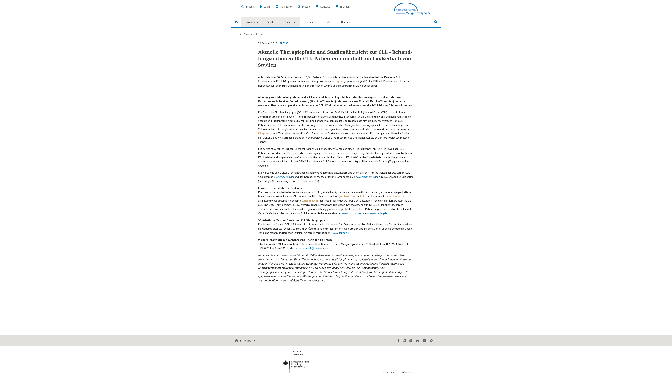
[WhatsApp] (411, 341)
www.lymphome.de (366, 176)
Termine (309, 22)
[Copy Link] (431, 341)
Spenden (344, 6)
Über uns (346, 22)
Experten (290, 22)
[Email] (424, 341)
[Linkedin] (404, 341)
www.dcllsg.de (284, 176)
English (250, 6)
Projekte (327, 22)
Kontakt (325, 6)
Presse (305, 6)
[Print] (417, 341)
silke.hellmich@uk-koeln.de (312, 248)
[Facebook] (398, 341)
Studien (271, 22)
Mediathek (286, 6)
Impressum (388, 371)
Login (267, 6)
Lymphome (252, 22)
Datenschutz (408, 371)
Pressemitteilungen (253, 34)
